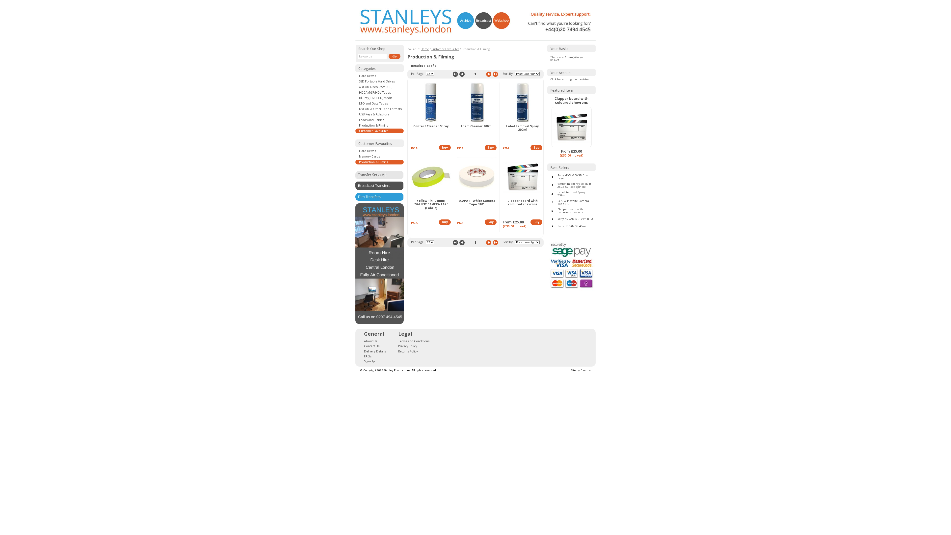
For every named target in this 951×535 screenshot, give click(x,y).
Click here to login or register (569, 79)
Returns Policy (408, 351)
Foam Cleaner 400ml (477, 126)
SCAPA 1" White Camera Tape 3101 (476, 202)
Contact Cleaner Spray (431, 126)
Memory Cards (369, 156)
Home (425, 49)
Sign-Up (369, 361)
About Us (370, 341)
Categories (367, 68)
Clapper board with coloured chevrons (522, 202)
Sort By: (508, 74)
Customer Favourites (373, 131)
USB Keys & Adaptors (374, 114)
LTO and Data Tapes (373, 103)
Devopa (586, 370)
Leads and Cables (371, 120)
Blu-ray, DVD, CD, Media (376, 98)
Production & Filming (373, 125)
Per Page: (417, 74)
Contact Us (371, 346)
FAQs (367, 356)
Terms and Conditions (413, 341)
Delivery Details (375, 351)
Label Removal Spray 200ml (522, 128)
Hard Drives (367, 76)
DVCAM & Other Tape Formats (380, 109)
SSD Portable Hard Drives (377, 81)
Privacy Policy (407, 346)
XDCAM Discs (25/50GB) (375, 87)
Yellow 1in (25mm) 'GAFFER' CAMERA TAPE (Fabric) (431, 204)
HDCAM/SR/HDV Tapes (375, 92)
